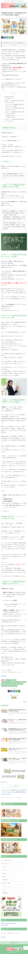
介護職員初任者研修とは (9, 96)
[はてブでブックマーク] (7, 37)
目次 (12, 94)
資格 (16, 685)
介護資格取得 (20, 683)
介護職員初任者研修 (6, 683)
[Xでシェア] (2, 37)
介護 (3, 680)
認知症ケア (11, 685)
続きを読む (3, 937)
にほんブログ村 (4, 925)
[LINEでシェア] (10, 37)
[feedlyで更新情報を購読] (12, 697)
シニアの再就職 (9, 680)
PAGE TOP (14, 942)
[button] (12, 37)
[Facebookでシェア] (5, 37)
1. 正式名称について (9, 98)
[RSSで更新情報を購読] (15, 697)
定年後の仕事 (4, 685)
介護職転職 (14, 683)
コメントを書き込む (14, 786)
